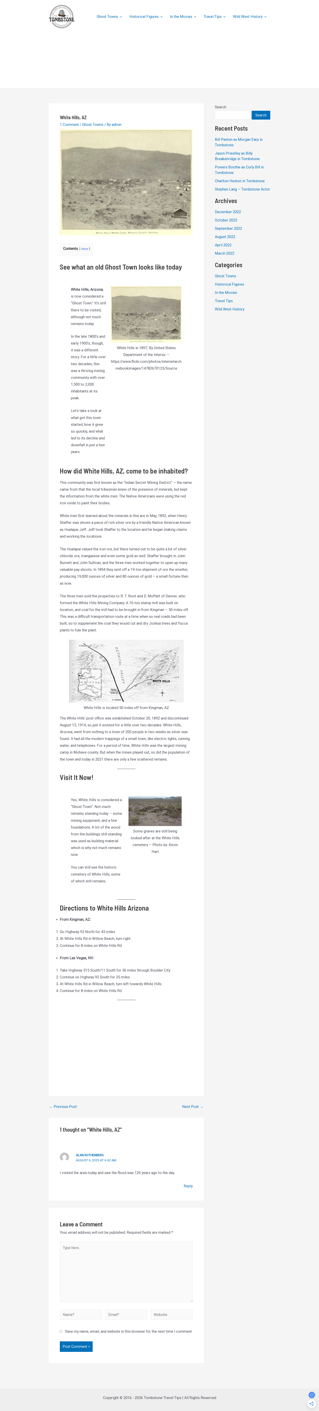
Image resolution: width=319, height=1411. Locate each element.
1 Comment (69, 124)
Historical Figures (229, 284)
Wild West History (229, 309)
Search (220, 107)
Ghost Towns (92, 124)
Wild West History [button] (248, 16)
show (84, 249)
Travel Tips (224, 301)
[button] (120, 16)
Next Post (192, 1106)
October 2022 (226, 220)
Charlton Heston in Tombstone (240, 181)
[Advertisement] (159, 61)
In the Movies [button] (181, 16)
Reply (188, 1186)
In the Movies (226, 292)
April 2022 (223, 245)
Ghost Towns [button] (107, 16)
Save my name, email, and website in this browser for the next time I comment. (129, 1331)
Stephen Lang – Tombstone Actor (242, 189)
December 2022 (228, 212)
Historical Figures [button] (144, 16)
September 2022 (228, 228)
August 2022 (225, 237)
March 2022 (224, 253)
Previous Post (63, 1106)
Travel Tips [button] (213, 16)
